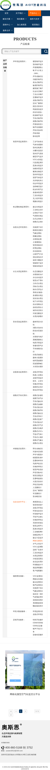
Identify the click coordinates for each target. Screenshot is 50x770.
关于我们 (20, 13)
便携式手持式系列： (21, 395)
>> (11, 715)
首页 (6, 13)
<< (11, 711)
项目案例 (21, 19)
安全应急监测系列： (21, 322)
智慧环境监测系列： (21, 142)
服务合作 (7, 30)
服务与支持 (35, 19)
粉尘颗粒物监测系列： (21, 207)
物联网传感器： (19, 576)
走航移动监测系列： (21, 372)
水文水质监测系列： (21, 271)
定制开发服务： (19, 620)
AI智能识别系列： (20, 449)
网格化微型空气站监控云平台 (25, 694)
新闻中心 (7, 25)
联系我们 (36, 25)
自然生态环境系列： (21, 227)
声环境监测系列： (20, 61)
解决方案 (7, 19)
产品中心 (34, 13)
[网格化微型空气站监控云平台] (25, 670)
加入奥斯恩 (21, 25)
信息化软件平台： (20, 502)
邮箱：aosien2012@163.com (12, 751)
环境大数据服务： (20, 611)
